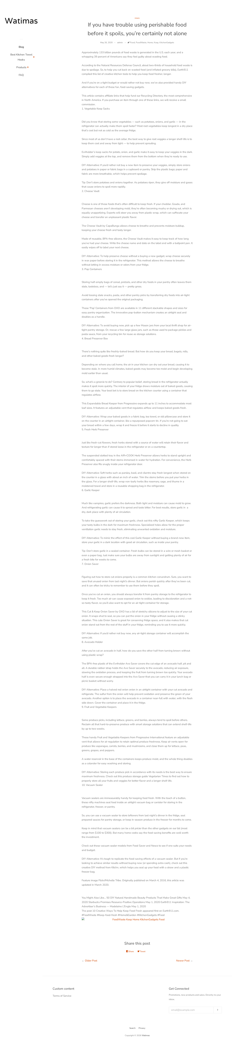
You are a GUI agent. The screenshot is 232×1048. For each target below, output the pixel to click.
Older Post (91, 960)
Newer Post (183, 960)
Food (132, 42)
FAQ (21, 75)
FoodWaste (141, 42)
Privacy (142, 1028)
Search (132, 1028)
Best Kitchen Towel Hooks (21, 57)
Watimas (146, 1035)
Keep (156, 42)
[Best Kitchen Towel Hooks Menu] (33, 57)
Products (21, 67)
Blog (21, 47)
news (137, 18)
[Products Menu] (28, 67)
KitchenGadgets (166, 42)
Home (150, 42)
